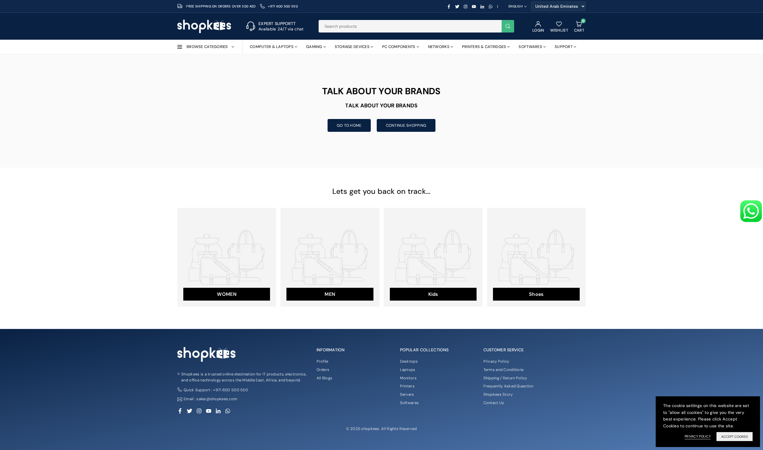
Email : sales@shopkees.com (210, 399)
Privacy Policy (496, 361)
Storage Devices (352, 46)
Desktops (409, 361)
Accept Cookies (734, 436)
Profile (322, 361)
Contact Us (493, 402)
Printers (407, 386)
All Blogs (325, 378)
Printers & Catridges (484, 46)
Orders (323, 369)
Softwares (530, 46)
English (515, 6)
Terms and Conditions (503, 369)
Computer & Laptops (272, 46)
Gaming (314, 46)
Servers (407, 394)
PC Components (398, 46)
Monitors (408, 378)
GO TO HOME (349, 125)
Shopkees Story (498, 394)
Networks (438, 46)
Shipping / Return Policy (505, 378)
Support (564, 46)
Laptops (407, 369)
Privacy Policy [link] (698, 436)
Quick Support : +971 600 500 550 (216, 389)
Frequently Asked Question (508, 386)
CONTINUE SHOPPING (406, 125)
